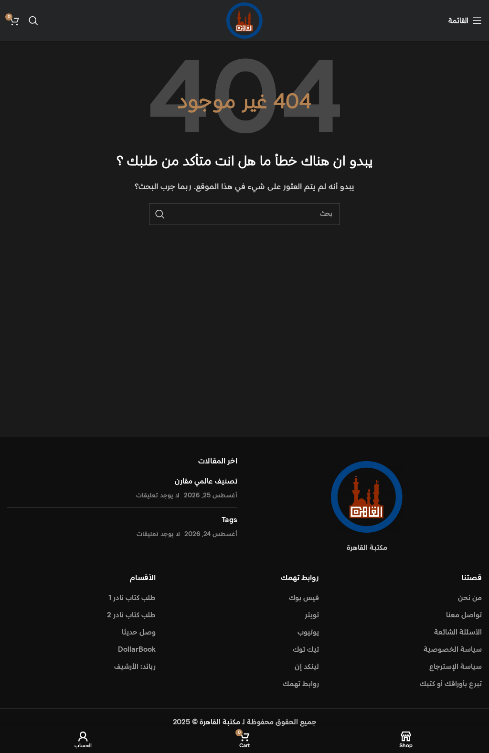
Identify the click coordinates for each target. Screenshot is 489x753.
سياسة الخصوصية (453, 649)
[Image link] (367, 496)
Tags (229, 520)
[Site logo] (244, 20)
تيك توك (306, 649)
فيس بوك (304, 597)
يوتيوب (308, 632)
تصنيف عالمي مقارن (206, 481)
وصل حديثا (139, 632)
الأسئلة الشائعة (458, 632)
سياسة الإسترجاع (455, 666)
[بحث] (160, 214)
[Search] (33, 20)
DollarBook (137, 649)
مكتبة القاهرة (220, 722)
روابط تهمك (301, 683)
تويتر (312, 615)
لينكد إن (307, 666)
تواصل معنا (464, 615)
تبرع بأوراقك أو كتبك (451, 683)
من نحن (470, 597)
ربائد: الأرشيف (135, 666)
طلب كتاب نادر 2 (131, 615)
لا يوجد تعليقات (158, 495)
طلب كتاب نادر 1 (132, 597)
